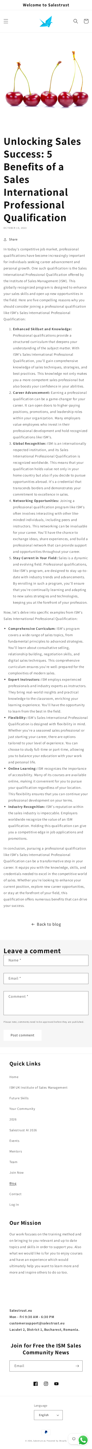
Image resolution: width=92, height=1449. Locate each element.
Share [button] (13, 239)
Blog (12, 1183)
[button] (6, 21)
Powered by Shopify (57, 1440)
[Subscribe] (77, 1366)
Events (14, 1141)
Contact (15, 1194)
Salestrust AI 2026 (23, 1130)
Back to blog (49, 924)
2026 (13, 1119)
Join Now (16, 1172)
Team (13, 1162)
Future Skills (19, 1098)
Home (13, 1077)
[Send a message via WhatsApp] (83, 1440)
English (44, 1415)
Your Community (22, 1109)
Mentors (15, 1151)
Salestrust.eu (39, 1440)
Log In (14, 1204)
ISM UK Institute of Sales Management (38, 1087)
